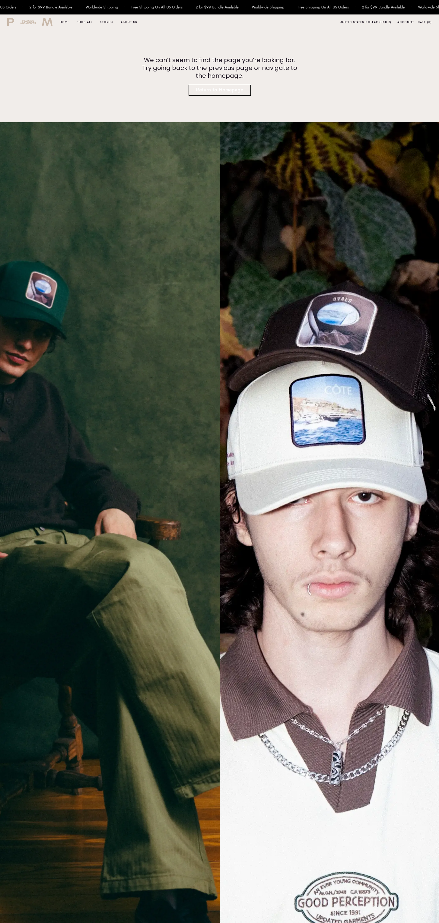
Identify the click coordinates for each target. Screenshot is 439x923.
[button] (365, 22)
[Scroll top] (430, 914)
